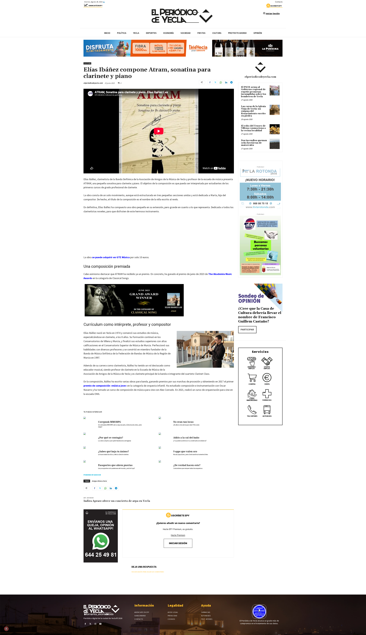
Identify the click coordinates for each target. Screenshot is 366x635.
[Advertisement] (158, 237)
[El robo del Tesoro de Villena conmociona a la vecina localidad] (275, 129)
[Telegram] (231, 82)
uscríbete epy (276, 6)
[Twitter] (215, 82)
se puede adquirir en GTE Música (111, 257)
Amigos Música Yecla (99, 481)
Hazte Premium (178, 535)
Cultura (87, 63)
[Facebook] (210, 82)
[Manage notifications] (6, 628)
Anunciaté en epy (95, 5)
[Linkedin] (226, 82)
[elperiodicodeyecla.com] (260, 67)
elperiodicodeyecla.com (93, 83)
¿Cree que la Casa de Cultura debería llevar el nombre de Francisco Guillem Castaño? (259, 315)
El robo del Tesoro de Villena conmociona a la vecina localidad (253, 128)
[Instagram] (95, 624)
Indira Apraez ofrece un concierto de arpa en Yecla (116, 501)
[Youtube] (100, 624)
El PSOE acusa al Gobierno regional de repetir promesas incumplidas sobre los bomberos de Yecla (253, 92)
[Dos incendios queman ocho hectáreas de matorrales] (275, 144)
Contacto (279, 2)
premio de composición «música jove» (105, 385)
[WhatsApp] (220, 82)
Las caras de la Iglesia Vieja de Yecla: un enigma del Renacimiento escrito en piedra (253, 111)
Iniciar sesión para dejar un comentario (148, 572)
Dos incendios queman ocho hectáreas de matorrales (254, 143)
